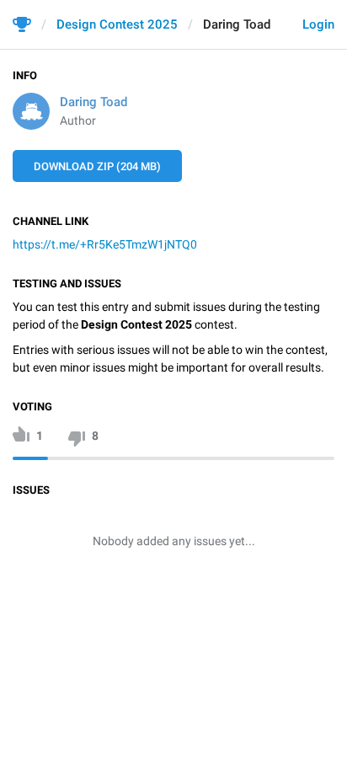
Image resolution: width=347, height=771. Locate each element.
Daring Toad (93, 102)
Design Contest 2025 (117, 24)
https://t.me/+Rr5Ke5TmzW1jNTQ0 (105, 244)
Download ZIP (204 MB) (97, 166)
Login (318, 24)
